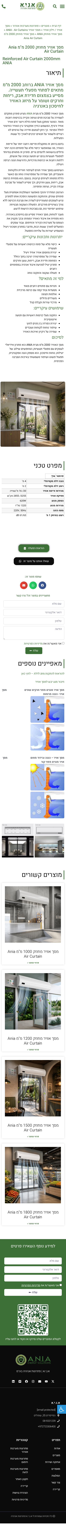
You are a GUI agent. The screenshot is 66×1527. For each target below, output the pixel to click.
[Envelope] (39, 1381)
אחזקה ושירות (52, 1462)
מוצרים (45, 26)
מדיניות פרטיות (20, 1499)
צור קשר (55, 1482)
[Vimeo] (20, 1381)
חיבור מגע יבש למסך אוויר (49, 682)
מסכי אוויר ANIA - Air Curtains (23, 30)
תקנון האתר (21, 1479)
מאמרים (55, 1468)
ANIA (29, 114)
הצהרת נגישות (20, 1492)
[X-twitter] (53, 1381)
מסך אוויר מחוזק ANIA (49, 34)
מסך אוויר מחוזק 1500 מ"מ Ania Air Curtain (33, 1128)
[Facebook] (26, 1381)
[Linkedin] (13, 1381)
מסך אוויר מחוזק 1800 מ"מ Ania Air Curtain (33, 1214)
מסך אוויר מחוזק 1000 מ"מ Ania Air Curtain (33, 954)
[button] (62, 6)
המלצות (56, 1475)
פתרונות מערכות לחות (19, 1470)
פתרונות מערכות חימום (19, 1460)
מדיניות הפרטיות (33, 643)
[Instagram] (33, 1381)
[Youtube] (46, 1381)
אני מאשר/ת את (42, 643)
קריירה (56, 1489)
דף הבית (56, 26)
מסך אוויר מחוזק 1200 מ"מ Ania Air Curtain (33, 1041)
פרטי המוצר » (33, 962)
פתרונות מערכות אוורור (26, 26)
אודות (57, 1448)
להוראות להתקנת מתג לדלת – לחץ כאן (42, 674)
